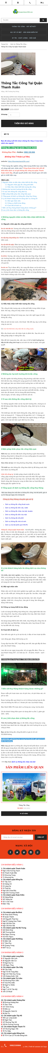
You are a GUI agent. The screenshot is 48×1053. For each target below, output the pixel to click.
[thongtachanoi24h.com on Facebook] (10, 852)
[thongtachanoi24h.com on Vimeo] (23, 852)
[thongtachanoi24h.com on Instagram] (30, 852)
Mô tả (6, 134)
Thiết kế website (34, 1046)
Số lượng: (4, 114)
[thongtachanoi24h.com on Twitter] (16, 852)
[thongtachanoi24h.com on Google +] (37, 852)
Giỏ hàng (24, 813)
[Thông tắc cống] (24, 787)
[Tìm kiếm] (43, 20)
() (43, 3)
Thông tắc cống (24, 805)
